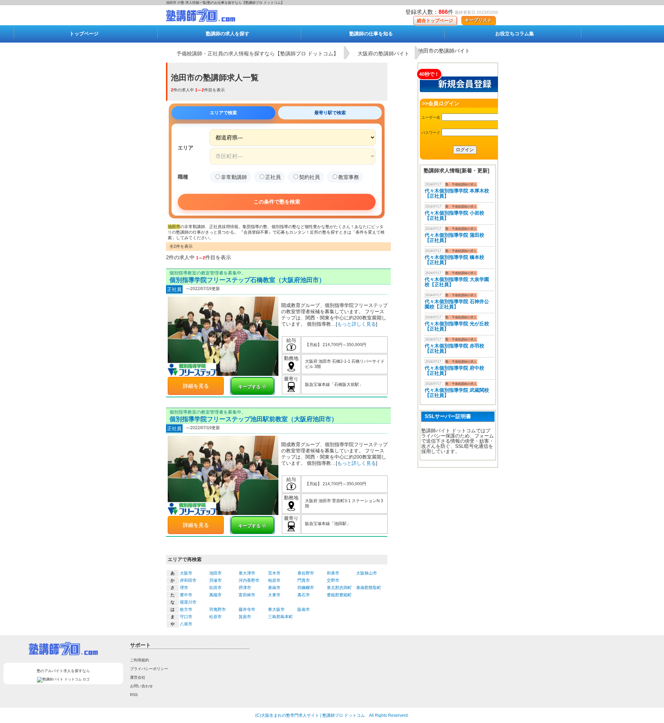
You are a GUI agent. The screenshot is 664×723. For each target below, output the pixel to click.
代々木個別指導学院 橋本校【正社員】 (454, 259)
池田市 (215, 573)
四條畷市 (305, 587)
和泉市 (333, 573)
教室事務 (348, 177)
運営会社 (137, 677)
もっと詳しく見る (356, 324)
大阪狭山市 (366, 573)
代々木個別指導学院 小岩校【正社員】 (454, 215)
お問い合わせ (141, 686)
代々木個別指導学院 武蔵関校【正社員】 (457, 392)
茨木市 (274, 573)
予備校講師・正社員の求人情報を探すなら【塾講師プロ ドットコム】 (257, 53)
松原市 (215, 616)
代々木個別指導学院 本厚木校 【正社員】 (457, 193)
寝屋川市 (188, 602)
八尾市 (186, 624)
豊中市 (186, 595)
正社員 (273, 177)
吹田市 (215, 587)
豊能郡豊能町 (339, 595)
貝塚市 (215, 580)
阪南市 (303, 609)
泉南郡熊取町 (368, 587)
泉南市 (274, 587)
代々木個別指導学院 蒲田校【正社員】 (454, 237)
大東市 (274, 595)
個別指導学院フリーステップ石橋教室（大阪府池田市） (247, 280)
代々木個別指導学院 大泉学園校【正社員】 (457, 282)
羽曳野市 (217, 609)
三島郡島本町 (280, 616)
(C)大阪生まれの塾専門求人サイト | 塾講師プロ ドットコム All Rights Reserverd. (332, 715)
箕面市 (245, 616)
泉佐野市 (305, 573)
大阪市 (186, 573)
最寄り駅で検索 (330, 112)
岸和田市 (188, 580)
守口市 (186, 616)
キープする (250, 386)
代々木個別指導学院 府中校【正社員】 (454, 370)
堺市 (184, 587)
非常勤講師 (234, 177)
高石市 (303, 595)
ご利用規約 (139, 660)
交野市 (333, 580)
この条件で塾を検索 (276, 202)
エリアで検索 (223, 112)
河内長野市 (249, 580)
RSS (134, 695)
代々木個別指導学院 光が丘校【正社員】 (457, 326)
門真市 (303, 580)
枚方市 (186, 609)
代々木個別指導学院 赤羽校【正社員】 (454, 348)
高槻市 (215, 595)
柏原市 (274, 580)
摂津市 (245, 587)
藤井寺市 (247, 609)
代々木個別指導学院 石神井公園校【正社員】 (457, 304)
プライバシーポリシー (149, 669)
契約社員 (309, 177)
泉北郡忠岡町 (339, 587)
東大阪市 (276, 609)
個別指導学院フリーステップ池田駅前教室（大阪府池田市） (253, 419)
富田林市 (247, 595)
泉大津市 (247, 573)
